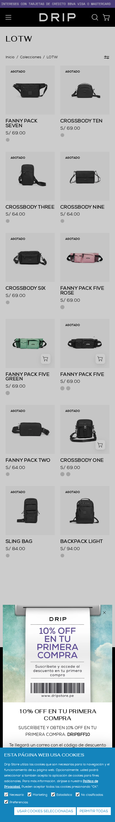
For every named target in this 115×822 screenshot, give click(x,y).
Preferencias (18, 802)
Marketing (40, 795)
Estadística (64, 795)
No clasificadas (92, 795)
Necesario (16, 795)
